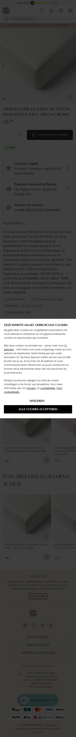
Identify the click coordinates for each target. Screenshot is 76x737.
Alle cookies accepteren (38, 409)
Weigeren (37, 401)
